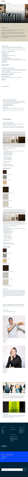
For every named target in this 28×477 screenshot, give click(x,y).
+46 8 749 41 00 (15, 436)
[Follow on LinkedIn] (14, 429)
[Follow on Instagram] (10, 429)
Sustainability (2, 432)
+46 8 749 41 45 (5, 342)
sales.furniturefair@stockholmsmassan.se (10, 311)
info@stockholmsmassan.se (14, 438)
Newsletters (2, 431)
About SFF (2, 429)
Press (1, 433)
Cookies (2, 458)
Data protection (3, 457)
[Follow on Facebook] (12, 429)
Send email (4, 341)
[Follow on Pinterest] (15, 429)
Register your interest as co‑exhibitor (7, 74)
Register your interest (5, 19)
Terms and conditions (4, 456)
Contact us (3, 79)
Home (2, 3)
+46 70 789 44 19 (5, 372)
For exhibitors (4, 3)
